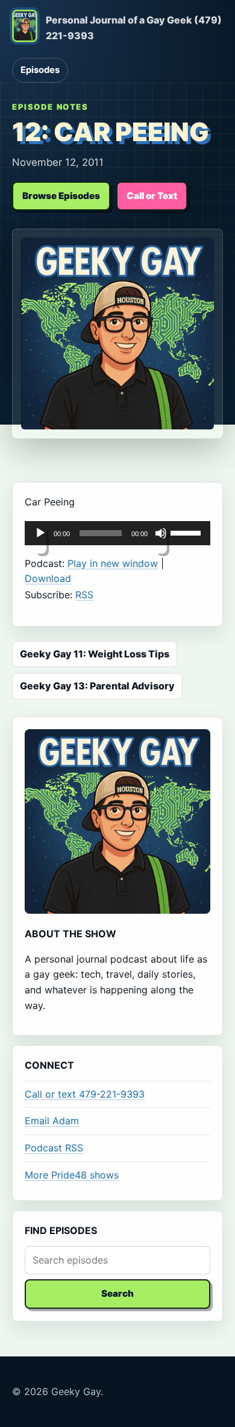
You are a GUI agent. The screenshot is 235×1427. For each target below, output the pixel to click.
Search (117, 1293)
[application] (117, 533)
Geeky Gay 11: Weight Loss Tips (94, 654)
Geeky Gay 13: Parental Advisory (97, 686)
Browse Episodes (61, 195)
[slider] (187, 532)
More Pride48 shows (72, 1175)
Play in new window (112, 563)
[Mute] (161, 540)
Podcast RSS (54, 1148)
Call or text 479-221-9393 (85, 1094)
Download (48, 578)
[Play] (40, 540)
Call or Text (152, 195)
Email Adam (52, 1121)
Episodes (40, 70)
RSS (84, 595)
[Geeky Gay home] (24, 28)
